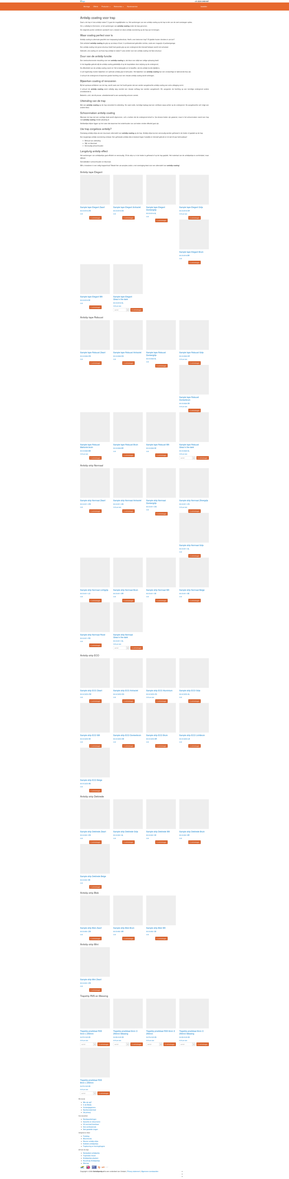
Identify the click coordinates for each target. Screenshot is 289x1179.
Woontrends (87, 1138)
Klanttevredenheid (89, 1110)
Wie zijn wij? (87, 1102)
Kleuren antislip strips (90, 1141)
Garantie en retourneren (91, 1122)
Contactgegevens (89, 1107)
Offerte (95, 6)
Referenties (118, 6)
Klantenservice (132, 6)
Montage (87, 6)
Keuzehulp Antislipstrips (91, 1161)
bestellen (204, 6)
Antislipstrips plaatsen (90, 1158)
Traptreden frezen (89, 1155)
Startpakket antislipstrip (91, 1153)
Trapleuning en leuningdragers (94, 1146)
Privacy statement (133, 1171)
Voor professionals (89, 1127)
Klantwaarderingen (89, 1119)
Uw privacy (87, 1112)
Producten (105, 6)
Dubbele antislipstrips (90, 1144)
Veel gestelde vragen (90, 1129)
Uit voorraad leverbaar (91, 1124)
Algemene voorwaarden (149, 1171)
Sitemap (86, 1163)
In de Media (87, 1105)
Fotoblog (86, 1136)
